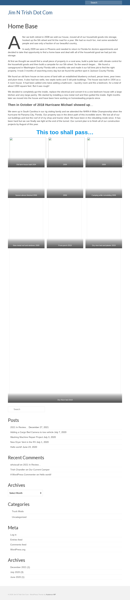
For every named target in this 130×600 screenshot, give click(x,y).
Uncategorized (19, 517)
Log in (13, 534)
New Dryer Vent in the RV (23, 442)
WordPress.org (17, 549)
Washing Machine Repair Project (26, 437)
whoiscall (14, 464)
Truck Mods (18, 511)
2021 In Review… (19, 427)
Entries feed (16, 539)
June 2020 (15, 577)
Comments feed (18, 544)
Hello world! (16, 447)
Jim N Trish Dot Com (30, 12)
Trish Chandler (17, 469)
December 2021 (18, 567)
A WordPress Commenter (23, 474)
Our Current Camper (39, 469)
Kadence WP (51, 594)
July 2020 (15, 572)
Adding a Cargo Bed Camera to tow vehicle (32, 432)
